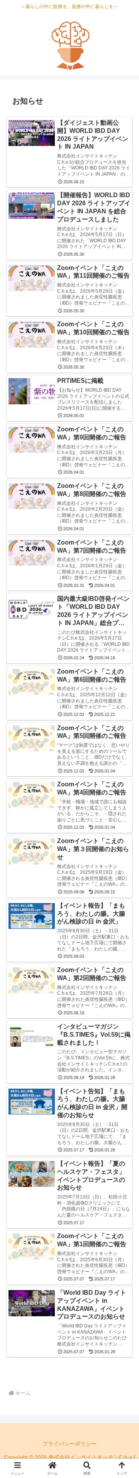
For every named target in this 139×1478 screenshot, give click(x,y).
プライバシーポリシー (69, 1444)
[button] (124, 1125)
